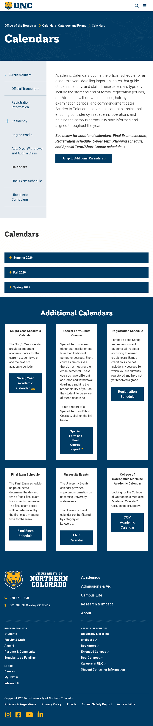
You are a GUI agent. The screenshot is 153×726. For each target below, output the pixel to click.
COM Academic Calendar (127, 522)
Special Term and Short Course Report (75, 440)
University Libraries (95, 634)
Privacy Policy (51, 704)
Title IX (71, 704)
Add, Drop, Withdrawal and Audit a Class (27, 151)
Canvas (9, 671)
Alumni (9, 645)
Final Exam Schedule (27, 181)
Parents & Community (19, 651)
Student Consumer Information (103, 669)
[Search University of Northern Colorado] (136, 5)
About (86, 613)
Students (10, 634)
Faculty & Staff (14, 640)
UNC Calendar (76, 537)
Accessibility (126, 704)
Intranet (10, 683)
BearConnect (90, 657)
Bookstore (88, 645)
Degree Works (22, 135)
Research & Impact (97, 604)
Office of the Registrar (20, 25)
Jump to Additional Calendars (82, 158)
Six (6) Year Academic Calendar (25, 383)
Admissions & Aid (96, 586)
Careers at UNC (92, 663)
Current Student (19, 75)
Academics (90, 577)
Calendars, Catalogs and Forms (64, 25)
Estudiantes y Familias (20, 657)
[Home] (18, 5)
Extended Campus (93, 651)
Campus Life (91, 595)
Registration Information (20, 104)
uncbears (87, 640)
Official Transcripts (25, 89)
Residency (19, 121)
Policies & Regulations (20, 704)
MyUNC (9, 677)
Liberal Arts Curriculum (20, 197)
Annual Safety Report (97, 704)
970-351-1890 (19, 598)
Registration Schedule (127, 394)
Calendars (19, 167)
